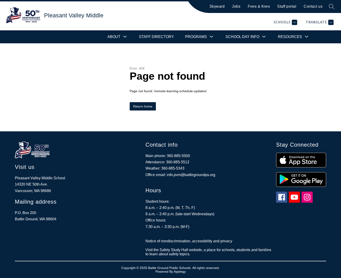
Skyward (217, 6)
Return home (142, 106)
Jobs (236, 6)
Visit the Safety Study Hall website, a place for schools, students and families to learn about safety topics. (208, 252)
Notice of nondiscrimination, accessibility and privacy (188, 241)
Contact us (313, 6)
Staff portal (286, 6)
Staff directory (156, 37)
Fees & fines (259, 6)
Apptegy (180, 271)
